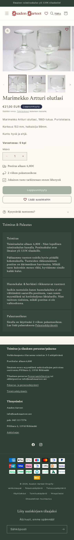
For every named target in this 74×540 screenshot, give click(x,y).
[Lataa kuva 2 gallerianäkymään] (37, 84)
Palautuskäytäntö (34, 488)
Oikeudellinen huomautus (39, 499)
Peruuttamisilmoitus (39, 376)
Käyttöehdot (20, 493)
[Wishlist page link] (46, 13)
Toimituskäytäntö (38, 493)
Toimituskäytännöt (17, 391)
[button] (7, 13)
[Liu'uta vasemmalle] (4, 85)
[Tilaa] (63, 529)
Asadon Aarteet (37, 484)
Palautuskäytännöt (46, 325)
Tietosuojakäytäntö (56, 488)
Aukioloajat (13, 433)
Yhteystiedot (57, 493)
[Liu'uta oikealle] (70, 85)
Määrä (6, 149)
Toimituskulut (23, 111)
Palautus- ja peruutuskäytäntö (23, 385)
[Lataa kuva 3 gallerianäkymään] (56, 84)
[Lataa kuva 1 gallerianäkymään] (17, 84)
